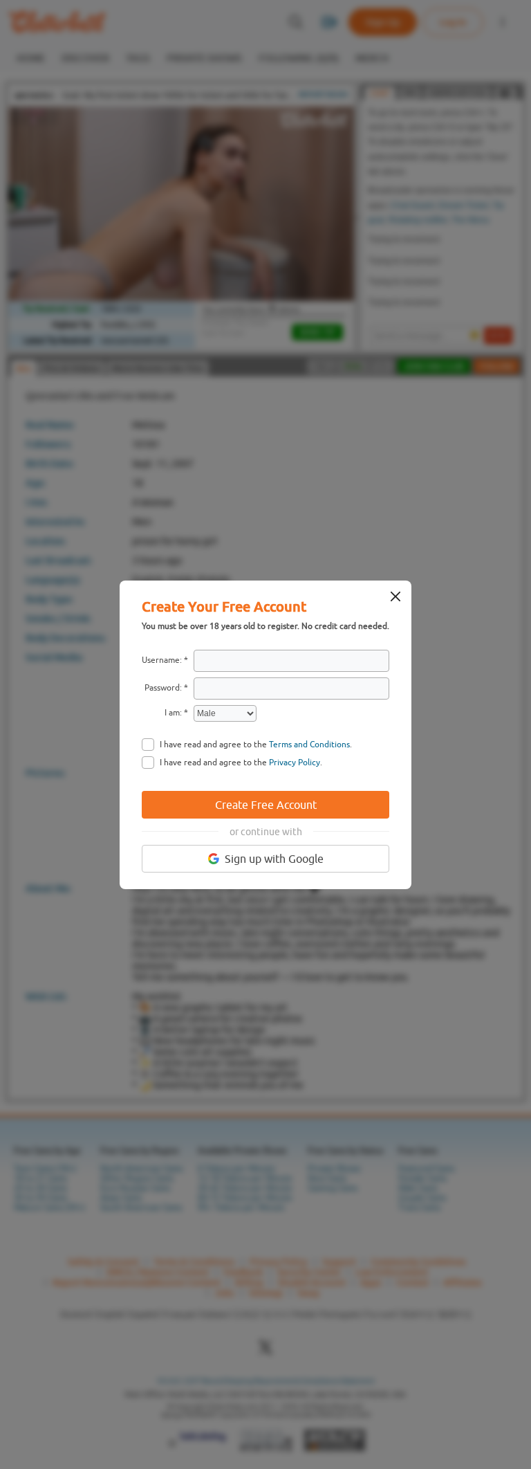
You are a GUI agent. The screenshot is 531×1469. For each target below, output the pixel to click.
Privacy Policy (294, 762)
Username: (162, 660)
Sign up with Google (274, 858)
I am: (173, 713)
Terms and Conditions (309, 744)
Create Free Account (266, 805)
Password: (163, 688)
